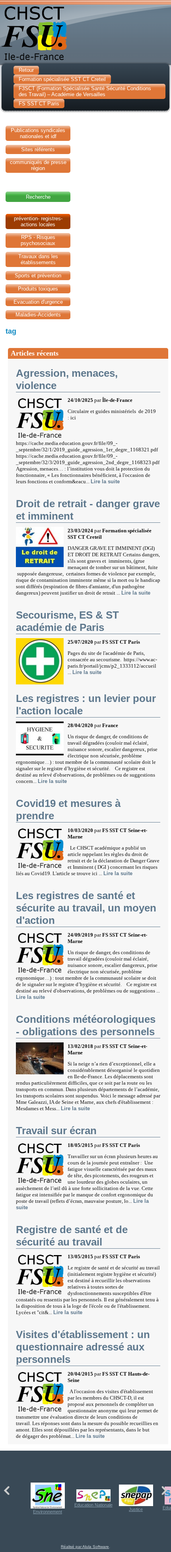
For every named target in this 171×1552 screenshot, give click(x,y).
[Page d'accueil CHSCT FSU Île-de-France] (85, 31)
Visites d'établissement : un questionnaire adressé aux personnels (83, 1347)
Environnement (47, 1511)
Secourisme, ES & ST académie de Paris (67, 621)
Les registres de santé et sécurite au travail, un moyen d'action (86, 908)
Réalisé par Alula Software (85, 1546)
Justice (136, 1509)
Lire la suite (105, 481)
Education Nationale (93, 1505)
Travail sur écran (56, 1131)
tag (11, 331)
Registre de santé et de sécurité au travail (72, 1236)
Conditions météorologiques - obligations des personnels (85, 1025)
